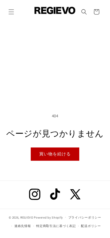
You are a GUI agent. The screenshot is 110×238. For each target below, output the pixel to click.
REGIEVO (26, 217)
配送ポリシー (91, 226)
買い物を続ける (55, 154)
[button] (11, 12)
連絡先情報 (22, 226)
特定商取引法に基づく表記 (56, 226)
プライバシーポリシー (84, 217)
